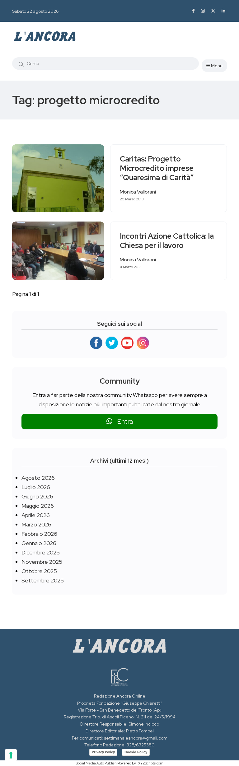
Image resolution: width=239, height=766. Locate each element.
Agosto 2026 (38, 477)
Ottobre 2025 (39, 571)
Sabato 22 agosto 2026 (35, 11)
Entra (122, 421)
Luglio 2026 (35, 487)
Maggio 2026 (37, 505)
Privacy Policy (103, 752)
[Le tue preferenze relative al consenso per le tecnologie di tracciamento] (11, 755)
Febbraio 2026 (39, 533)
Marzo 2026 (36, 524)
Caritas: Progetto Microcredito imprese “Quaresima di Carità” (157, 168)
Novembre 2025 (41, 561)
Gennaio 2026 (38, 543)
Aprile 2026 (35, 515)
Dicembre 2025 (40, 552)
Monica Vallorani (138, 192)
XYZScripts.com (150, 763)
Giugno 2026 (37, 496)
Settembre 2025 (42, 580)
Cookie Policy (135, 752)
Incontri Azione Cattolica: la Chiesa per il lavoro (167, 240)
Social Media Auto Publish (96, 763)
